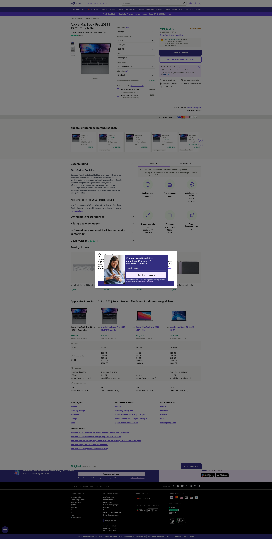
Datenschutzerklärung (127, 268)
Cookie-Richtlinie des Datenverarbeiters (157, 268)
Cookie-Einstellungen (156, 266)
